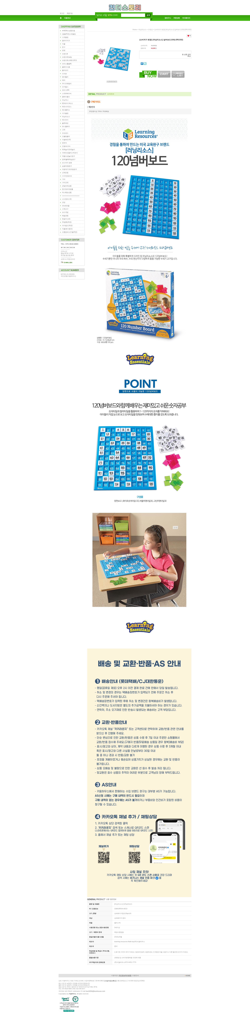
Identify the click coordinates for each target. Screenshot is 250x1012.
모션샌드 (65, 133)
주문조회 (176, 18)
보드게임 (65, 212)
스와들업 (65, 37)
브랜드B (65, 54)
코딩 (63, 202)
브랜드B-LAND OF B (69, 60)
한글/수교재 (66, 219)
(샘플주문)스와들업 (69, 34)
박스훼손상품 (66, 192)
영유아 (64, 143)
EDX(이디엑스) (67, 103)
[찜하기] (178, 71)
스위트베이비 (66, 93)
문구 (63, 47)
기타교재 (65, 182)
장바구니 (168, 18)
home (135, 30)
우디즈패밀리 (66, 83)
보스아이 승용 (67, 163)
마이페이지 (186, 18)
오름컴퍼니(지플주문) (69, 232)
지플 (63, 44)
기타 (63, 179)
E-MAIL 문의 (68, 262)
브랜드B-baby (67, 57)
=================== (70, 196)
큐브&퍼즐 (65, 206)
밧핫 (63, 50)
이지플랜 (65, 113)
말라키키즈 (66, 40)
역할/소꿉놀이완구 (68, 156)
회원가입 (70, 13)
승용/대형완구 (67, 166)
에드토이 (65, 120)
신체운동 (65, 173)
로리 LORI (65, 90)
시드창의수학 (66, 199)
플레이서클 (66, 67)
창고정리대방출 (67, 189)
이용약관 (114, 976)
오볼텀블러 (66, 136)
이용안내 (67, 18)
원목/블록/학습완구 (68, 159)
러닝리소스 (66, 116)
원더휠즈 (65, 77)
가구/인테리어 (67, 176)
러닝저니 (65, 100)
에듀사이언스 (66, 107)
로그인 (62, 13)
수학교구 (65, 209)
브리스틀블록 (66, 64)
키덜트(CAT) (66, 140)
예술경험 (65, 216)
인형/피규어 (66, 146)
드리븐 (64, 74)
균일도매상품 (66, 186)
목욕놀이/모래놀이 (68, 149)
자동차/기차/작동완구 (69, 169)
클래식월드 (66, 97)
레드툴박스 (66, 110)
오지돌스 (65, 87)
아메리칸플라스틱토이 (70, 153)
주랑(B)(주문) (66, 222)
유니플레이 (66, 126)
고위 (63, 130)
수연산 (150, 30)
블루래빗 (65, 123)
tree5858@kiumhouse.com (95, 991)
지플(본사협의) (67, 229)
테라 (63, 80)
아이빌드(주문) (67, 225)
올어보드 (65, 70)
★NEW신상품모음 (68, 31)
